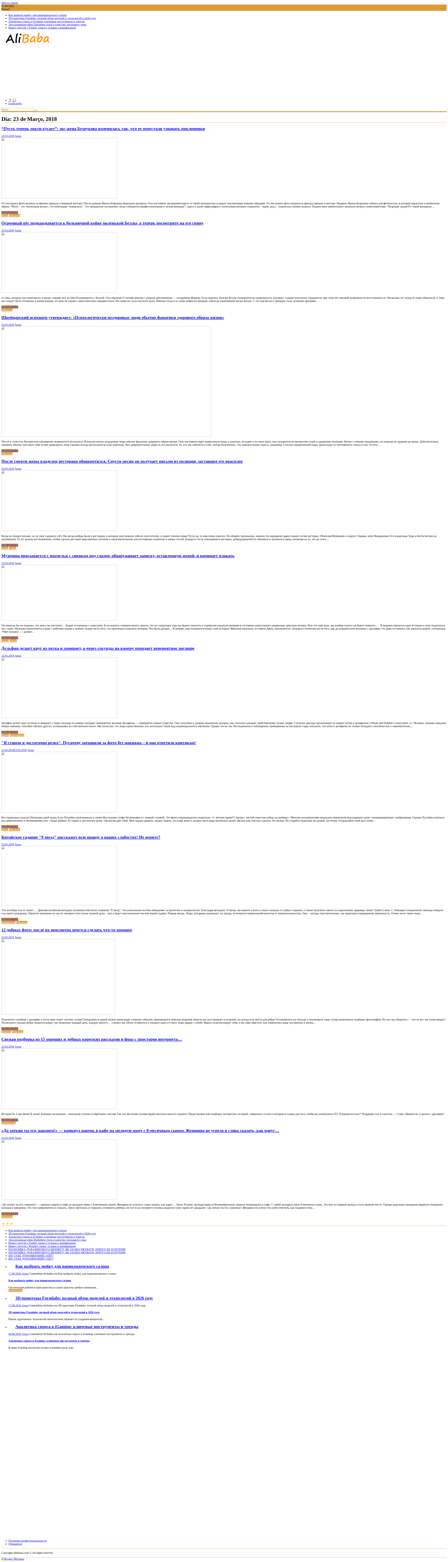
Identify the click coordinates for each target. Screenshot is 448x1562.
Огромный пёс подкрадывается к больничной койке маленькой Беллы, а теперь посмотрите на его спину (102, 223)
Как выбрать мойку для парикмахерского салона (37, 15)
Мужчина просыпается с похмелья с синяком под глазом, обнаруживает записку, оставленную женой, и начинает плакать (117, 555)
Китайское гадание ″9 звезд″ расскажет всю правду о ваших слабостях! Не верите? (80, 837)
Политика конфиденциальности (27, 1540)
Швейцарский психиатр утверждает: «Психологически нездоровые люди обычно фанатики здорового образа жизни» (112, 317)
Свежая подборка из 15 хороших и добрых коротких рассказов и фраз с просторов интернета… (91, 1039)
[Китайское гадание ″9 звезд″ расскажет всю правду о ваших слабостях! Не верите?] (59, 904)
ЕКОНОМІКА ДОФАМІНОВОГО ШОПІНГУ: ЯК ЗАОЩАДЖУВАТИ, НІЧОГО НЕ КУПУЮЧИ (66, 1249)
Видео (5, 735)
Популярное (17, 735)
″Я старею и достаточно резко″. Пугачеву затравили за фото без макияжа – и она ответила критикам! (98, 742)
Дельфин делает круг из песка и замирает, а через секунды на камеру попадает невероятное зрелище (97, 648)
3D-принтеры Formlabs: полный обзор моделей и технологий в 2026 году (52, 18)
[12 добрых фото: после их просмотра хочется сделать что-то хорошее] (58, 1013)
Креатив (6, 1031)
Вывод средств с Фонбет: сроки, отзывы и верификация (42, 1246)
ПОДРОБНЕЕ (9, 212)
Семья (12, 548)
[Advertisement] (224, 71)
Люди (4, 215)
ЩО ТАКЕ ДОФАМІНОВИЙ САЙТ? (31, 1255)
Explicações (15, 103)
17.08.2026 (15, 1273)
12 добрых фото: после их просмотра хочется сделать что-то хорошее (66, 930)
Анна (18, 136)
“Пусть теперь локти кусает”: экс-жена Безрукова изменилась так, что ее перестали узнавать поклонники (103, 128)
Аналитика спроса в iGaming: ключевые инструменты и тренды (46, 21)
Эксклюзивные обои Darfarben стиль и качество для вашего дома (47, 24)
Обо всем (14, 215)
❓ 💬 (12, 100)
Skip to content (9, 2)
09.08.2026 (15, 1334)
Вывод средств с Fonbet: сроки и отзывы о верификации (42, 27)
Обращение (15, 1543)
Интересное (8, 922)
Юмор (13, 640)
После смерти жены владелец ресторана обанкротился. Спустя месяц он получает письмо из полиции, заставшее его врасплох (122, 461)
